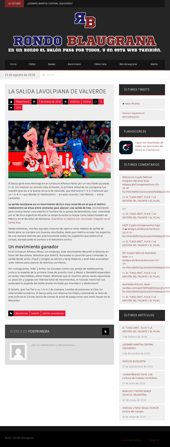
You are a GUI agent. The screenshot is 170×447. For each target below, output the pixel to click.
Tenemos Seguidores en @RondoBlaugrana (133, 115)
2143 (18, 107)
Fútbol (32, 64)
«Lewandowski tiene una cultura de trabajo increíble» (139, 376)
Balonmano (74, 64)
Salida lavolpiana (53, 313)
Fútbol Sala (100, 64)
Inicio (13, 64)
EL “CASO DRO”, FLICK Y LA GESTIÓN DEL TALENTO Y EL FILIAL (141, 329)
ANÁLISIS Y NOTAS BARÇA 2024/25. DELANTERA (136, 393)
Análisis (75, 101)
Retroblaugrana (128, 64)
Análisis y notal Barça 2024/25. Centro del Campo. (140, 409)
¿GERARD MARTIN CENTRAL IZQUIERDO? (50, 3)
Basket (51, 64)
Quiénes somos (132, 440)
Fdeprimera (23, 101)
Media (154, 64)
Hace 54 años (132, 103)
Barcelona (21, 313)
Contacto (154, 440)
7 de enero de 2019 (50, 101)
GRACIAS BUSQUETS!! (133, 361)
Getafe (35, 313)
